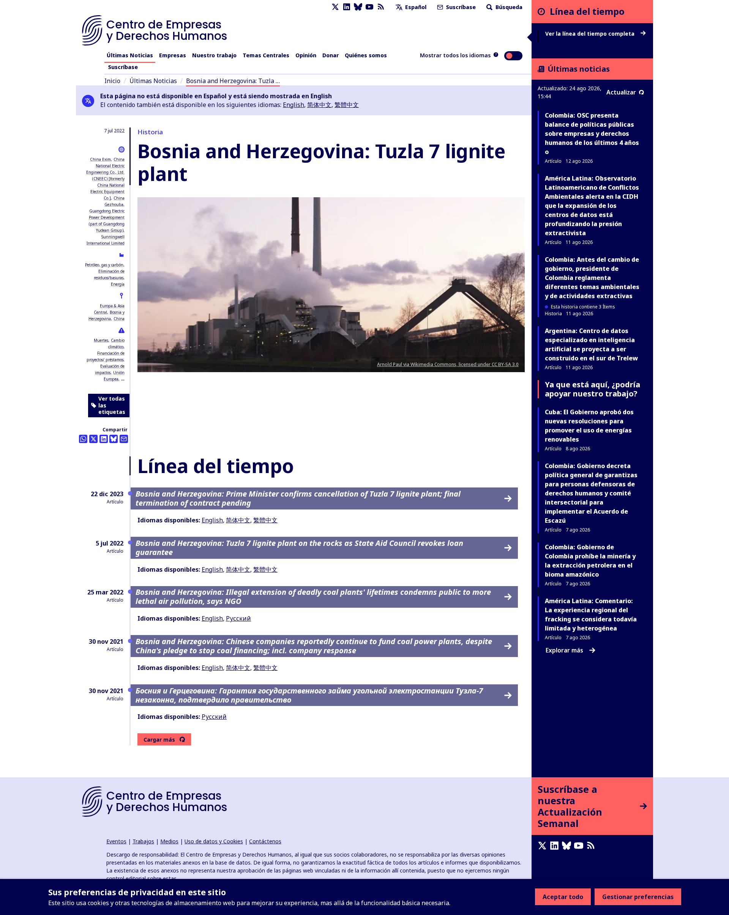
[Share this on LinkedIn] (103, 439)
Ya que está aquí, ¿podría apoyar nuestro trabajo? (592, 389)
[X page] (335, 7)
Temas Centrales (266, 55)
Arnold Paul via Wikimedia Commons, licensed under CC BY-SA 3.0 (448, 364)
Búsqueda (508, 7)
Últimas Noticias (130, 55)
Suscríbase (460, 7)
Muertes (101, 340)
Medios (169, 841)
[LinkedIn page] (346, 7)
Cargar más (159, 739)
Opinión (305, 55)
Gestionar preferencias (638, 897)
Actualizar (621, 92)
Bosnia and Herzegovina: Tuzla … (233, 81)
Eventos (116, 841)
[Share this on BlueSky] (113, 439)
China (119, 318)
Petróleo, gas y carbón (104, 264)
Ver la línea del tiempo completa (590, 33)
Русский (238, 618)
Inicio (112, 81)
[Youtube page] (369, 7)
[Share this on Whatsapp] (83, 439)
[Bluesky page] (358, 7)
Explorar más (564, 650)
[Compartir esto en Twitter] (93, 439)
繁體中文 (347, 105)
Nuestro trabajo (214, 55)
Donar (330, 55)
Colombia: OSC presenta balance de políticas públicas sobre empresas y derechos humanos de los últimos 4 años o (592, 133)
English (293, 105)
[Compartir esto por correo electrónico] (124, 439)
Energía (118, 284)
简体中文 (319, 105)
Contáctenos (265, 841)
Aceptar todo (563, 897)
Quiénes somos (366, 55)
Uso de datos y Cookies (214, 841)
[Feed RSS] (380, 7)
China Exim (100, 159)
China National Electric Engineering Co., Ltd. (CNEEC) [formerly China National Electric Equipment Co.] (105, 179)
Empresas (172, 55)
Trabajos (143, 841)
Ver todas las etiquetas (111, 405)
